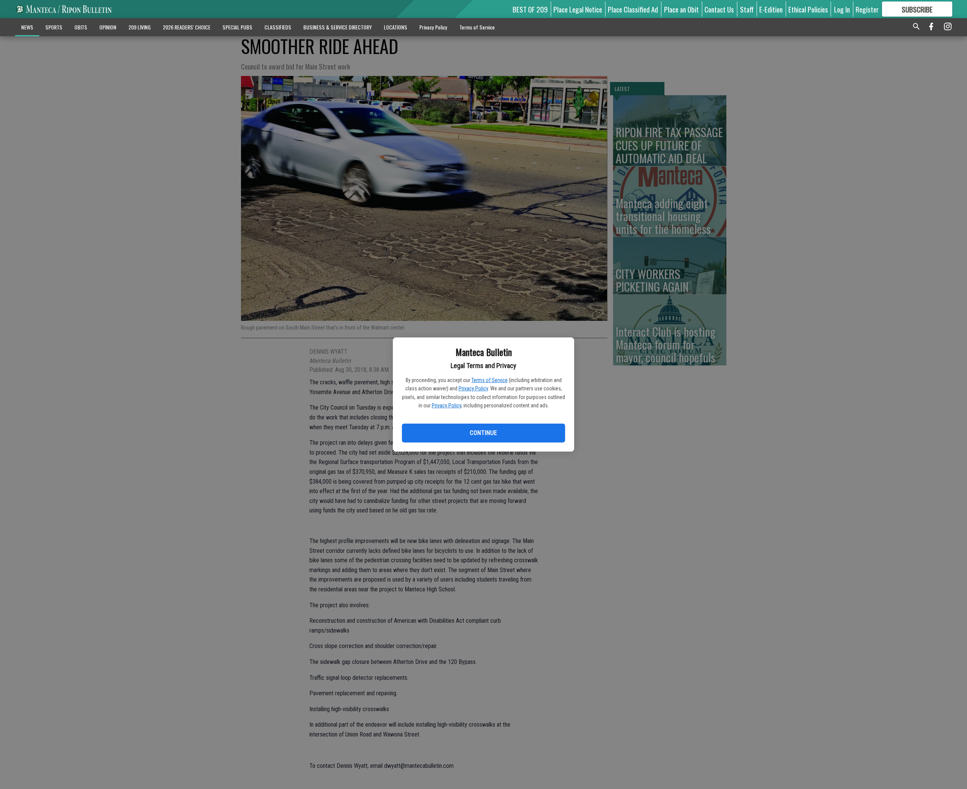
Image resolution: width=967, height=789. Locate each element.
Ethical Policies (808, 9)
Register (867, 9)
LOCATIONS (395, 27)
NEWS (27, 27)
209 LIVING (139, 27)
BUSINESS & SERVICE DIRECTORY (337, 27)
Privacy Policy (473, 388)
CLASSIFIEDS (277, 27)
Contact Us (719, 9)
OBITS (80, 27)
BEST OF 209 (530, 9)
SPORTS (53, 27)
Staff (747, 9)
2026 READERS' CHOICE (186, 27)
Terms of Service (489, 380)
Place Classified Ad (633, 9)
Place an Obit (681, 9)
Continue (483, 432)
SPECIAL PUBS (237, 27)
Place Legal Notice (577, 9)
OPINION (107, 27)
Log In (842, 9)
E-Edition (771, 9)
